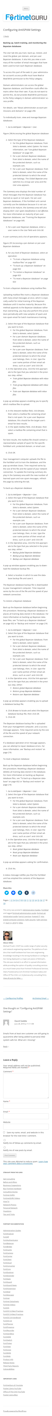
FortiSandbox (8, 1333)
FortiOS (6, 1308)
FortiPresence (8, 1327)
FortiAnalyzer (8, 1234)
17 (44, 900)
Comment (8, 1071)
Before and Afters (10, 1182)
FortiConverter (9, 1266)
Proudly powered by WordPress (14, 1411)
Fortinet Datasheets (11, 1301)
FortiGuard (7, 1282)
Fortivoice (7, 1350)
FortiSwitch (7, 1340)
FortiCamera (8, 1253)
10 (25, 900)
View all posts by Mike (13, 978)
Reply (5, 1046)
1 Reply (6, 36)
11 (28, 900)
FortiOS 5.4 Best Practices (13, 1314)
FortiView (7, 1346)
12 (30, 900)
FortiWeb (7, 1356)
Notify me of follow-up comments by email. (22, 1143)
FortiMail (44, 910)
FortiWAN (7, 1353)
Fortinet (6, 1298)
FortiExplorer (8, 1272)
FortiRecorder (8, 1330)
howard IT (36, 916)
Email (6, 1111)
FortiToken (7, 1343)
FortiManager (8, 1295)
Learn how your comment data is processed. (25, 1162)
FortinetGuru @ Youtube (13, 1385)
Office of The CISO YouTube (14, 1391)
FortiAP (6, 1237)
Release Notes (8, 1362)
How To (6, 1201)
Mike (21, 923)
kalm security (30, 919)
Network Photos (9, 1204)
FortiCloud (7, 1263)
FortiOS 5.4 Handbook (12, 1317)
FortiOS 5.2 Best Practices (13, 1311)
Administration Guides (32, 910)
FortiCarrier (7, 1256)
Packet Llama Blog (10, 1395)
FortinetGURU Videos (11, 1198)
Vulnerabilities (8, 1369)
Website (6, 1122)
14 (36, 900)
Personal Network (10, 1208)
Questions (7, 1211)
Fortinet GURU (9, 1195)
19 (4, 903)
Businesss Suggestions (12, 1185)
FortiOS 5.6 (7, 1321)
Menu (26, 8)
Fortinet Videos (9, 1304)
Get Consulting (9, 1179)
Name (6, 1101)
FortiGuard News (10, 1285)
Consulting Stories (10, 1192)
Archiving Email (41, 998)
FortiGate (7, 1279)
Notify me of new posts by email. (17, 1150)
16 (41, 900)
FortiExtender (8, 1275)
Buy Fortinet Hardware (12, 1188)
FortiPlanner (8, 1324)
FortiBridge (7, 1246)
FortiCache (7, 1250)
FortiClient (7, 1259)
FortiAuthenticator (10, 1240)
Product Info (8, 1359)
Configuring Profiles (13, 998)
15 (38, 900)
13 (33, 900)
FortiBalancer (8, 1243)
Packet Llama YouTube (12, 1388)
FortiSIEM (7, 1337)
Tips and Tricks (9, 1214)
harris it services (25, 916)
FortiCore (7, 1269)
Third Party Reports (11, 1366)
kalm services (42, 919)
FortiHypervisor (9, 1288)
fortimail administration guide (24, 913)
